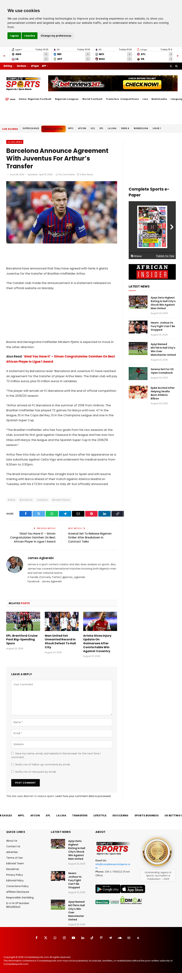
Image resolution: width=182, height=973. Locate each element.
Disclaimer (12, 869)
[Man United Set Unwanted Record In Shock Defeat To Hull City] (62, 621)
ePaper (35, 66)
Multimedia (159, 99)
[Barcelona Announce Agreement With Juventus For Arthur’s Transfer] (61, 242)
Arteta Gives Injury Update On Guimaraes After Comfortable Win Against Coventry (97, 643)
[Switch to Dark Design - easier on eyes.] (171, 66)
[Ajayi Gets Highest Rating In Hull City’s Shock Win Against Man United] (138, 302)
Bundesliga (141, 128)
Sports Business (147, 815)
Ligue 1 (157, 128)
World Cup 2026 (53, 129)
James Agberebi (40, 558)
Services (21, 66)
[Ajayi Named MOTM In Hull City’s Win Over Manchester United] (138, 348)
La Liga (112, 128)
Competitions (129, 99)
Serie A (125, 128)
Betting (8, 66)
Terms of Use (14, 858)
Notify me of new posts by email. (35, 772)
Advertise (12, 852)
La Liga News (15, 141)
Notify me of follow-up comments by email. (42, 764)
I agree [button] (14, 35)
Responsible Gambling (20, 897)
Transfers (112, 99)
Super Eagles (31, 128)
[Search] (176, 66)
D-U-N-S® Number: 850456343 (18, 905)
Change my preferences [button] (56, 35)
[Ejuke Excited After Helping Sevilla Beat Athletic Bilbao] (138, 392)
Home (23, 99)
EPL (101, 128)
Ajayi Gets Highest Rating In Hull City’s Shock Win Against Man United (163, 303)
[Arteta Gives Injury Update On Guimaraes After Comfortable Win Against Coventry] (100, 621)
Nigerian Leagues (67, 99)
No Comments (67, 174)
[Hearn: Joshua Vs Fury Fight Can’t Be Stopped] (138, 327)
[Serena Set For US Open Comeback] (138, 373)
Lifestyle (99, 815)
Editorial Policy (15, 880)
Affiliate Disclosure (17, 892)
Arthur (11, 500)
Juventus (42, 500)
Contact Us (13, 846)
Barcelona (26, 500)
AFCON (82, 128)
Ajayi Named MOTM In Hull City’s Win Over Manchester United (163, 349)
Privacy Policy (14, 875)
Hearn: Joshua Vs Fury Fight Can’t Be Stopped (163, 326)
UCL (93, 128)
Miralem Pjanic (61, 500)
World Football (92, 99)
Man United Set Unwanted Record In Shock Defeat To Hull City (60, 641)
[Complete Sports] (23, 83)
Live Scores (10, 129)
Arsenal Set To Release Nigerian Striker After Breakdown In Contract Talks (90, 537)
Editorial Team (15, 863)
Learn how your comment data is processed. (83, 796)
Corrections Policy (17, 886)
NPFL (71, 128)
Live (145, 99)
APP (44, 66)
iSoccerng (121, 815)
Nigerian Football (39, 99)
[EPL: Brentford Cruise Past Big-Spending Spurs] (23, 621)
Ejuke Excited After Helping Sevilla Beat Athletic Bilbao (163, 393)
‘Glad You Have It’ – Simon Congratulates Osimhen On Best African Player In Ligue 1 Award (32, 537)
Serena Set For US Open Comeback (162, 371)
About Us (11, 840)
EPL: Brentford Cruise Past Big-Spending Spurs (22, 639)
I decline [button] (29, 35)
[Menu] (10, 99)
